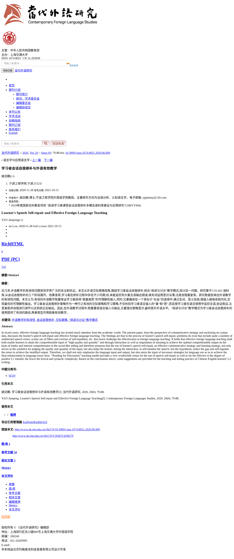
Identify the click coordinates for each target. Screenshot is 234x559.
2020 (25, 152)
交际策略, (62, 319)
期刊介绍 (14, 89)
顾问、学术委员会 (27, 98)
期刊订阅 (14, 125)
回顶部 (5, 516)
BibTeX (42, 422)
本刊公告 (14, 111)
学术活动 (14, 116)
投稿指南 (14, 120)
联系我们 (14, 129)
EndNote (28, 422)
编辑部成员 (23, 107)
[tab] (117, 275)
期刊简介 (22, 94)
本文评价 (7, 475)
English (13, 132)
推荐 (13, 414)
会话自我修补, (46, 319)
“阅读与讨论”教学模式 (83, 319)
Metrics (6, 467)
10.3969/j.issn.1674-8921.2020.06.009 (87, 152)
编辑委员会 (23, 103)
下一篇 (48, 160)
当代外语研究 (23, 70)
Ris (35, 422)
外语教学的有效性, (24, 319)
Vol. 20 (34, 152)
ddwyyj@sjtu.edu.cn (24, 545)
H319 (12, 375)
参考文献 (9, 452)
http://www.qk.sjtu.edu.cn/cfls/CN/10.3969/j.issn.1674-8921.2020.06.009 (57, 429)
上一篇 (36, 160)
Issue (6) (46, 152)
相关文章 (8, 460)
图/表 (5, 443)
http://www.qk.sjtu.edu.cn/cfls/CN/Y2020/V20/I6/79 (42, 435)
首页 (12, 85)
